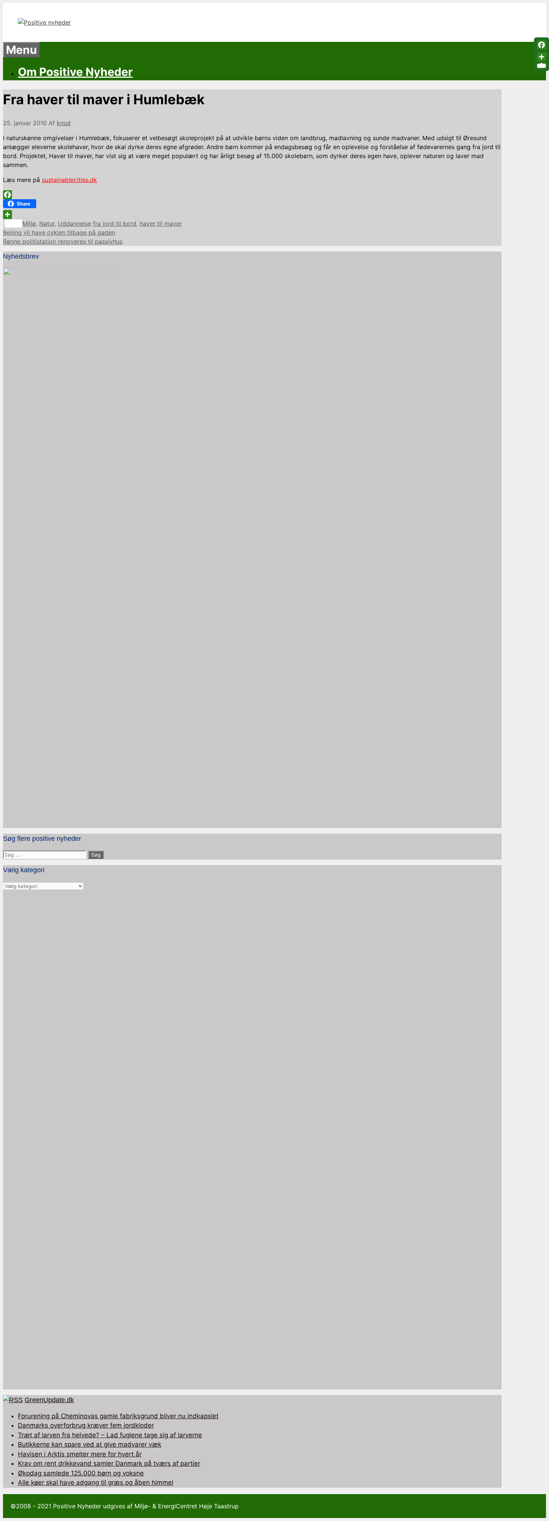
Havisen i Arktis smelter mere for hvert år (80, 1454)
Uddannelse (74, 223)
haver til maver (161, 223)
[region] (252, 1140)
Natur (47, 223)
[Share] (252, 214)
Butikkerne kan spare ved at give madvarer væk (89, 1444)
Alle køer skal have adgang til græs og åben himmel (95, 1482)
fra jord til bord (114, 223)
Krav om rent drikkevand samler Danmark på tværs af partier (109, 1463)
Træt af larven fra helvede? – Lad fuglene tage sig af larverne (110, 1435)
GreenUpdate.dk (49, 1400)
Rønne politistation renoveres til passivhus (62, 241)
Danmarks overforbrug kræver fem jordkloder (86, 1425)
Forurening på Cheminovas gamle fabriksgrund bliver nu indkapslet (118, 1416)
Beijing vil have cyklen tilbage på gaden (59, 232)
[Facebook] (252, 194)
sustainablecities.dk (69, 179)
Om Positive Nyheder (75, 71)
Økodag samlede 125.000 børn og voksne (81, 1473)
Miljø (29, 223)
